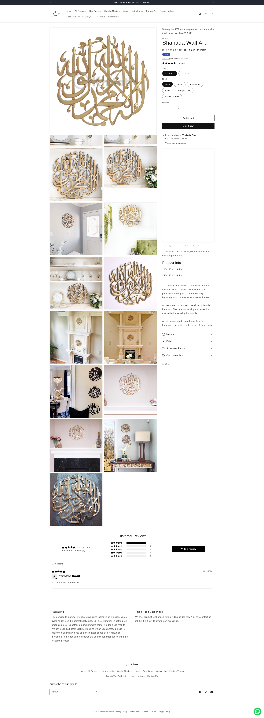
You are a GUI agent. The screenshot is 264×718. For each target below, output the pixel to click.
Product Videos (176, 671)
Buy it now (188, 126)
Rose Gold (195, 84)
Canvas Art (161, 671)
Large (137, 671)
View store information (175, 143)
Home (82, 671)
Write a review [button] (188, 549)
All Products (93, 671)
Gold (167, 84)
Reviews (141, 676)
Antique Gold (184, 90)
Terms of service (149, 712)
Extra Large (148, 671)
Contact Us (152, 676)
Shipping (166, 58)
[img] (58, 571)
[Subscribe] (96, 692)
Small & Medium (124, 671)
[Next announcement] (214, 2)
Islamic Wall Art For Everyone (120, 676)
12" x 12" (169, 73)
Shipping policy (164, 712)
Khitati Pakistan (106, 712)
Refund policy (135, 712)
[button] (200, 14)
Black (167, 90)
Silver (180, 84)
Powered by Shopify (119, 712)
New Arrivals (108, 671)
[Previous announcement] (50, 2)
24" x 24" (185, 73)
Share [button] (168, 364)
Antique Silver (172, 97)
